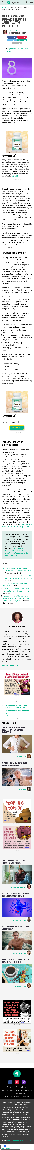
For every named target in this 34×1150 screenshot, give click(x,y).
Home (4, 7)
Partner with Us (16, 1096)
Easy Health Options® (15, 1140)
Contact (10, 1087)
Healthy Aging (14, 31)
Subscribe (26, 1096)
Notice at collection (6, 1148)
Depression (11, 49)
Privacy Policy (21, 1087)
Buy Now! (16, 427)
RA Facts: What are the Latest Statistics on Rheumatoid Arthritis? (17, 569)
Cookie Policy (7, 1090)
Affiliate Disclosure (24, 1090)
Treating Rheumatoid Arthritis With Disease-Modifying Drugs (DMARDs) (17, 577)
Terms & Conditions (17, 1093)
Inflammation (22, 49)
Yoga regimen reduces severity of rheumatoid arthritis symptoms (16, 589)
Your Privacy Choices (12, 1146)
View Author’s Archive (11, 665)
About (7, 1096)
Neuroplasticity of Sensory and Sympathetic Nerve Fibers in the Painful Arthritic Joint (16, 598)
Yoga (9, 51)
